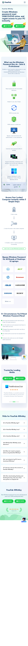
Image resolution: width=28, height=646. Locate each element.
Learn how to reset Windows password (14, 248)
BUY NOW (8, 26)
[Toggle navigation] (25, 2)
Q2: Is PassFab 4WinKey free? (11, 429)
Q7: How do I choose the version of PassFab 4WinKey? (13, 468)
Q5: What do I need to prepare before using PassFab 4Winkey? (12, 451)
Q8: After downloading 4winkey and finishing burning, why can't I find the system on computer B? (13, 477)
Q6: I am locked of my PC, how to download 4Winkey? (12, 460)
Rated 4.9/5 (14, 510)
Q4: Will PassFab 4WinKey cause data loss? (12, 443)
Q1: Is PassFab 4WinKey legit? (11, 423)
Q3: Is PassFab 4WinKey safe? (11, 436)
